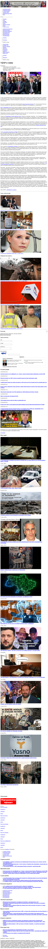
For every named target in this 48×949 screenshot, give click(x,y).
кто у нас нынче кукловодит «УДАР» (9, 131)
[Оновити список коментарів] (47, 331)
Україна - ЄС (5, 45)
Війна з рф (5, 53)
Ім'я (1, 339)
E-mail (1, 343)
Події (4, 23)
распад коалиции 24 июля (28, 104)
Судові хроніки (6, 11)
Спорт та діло (6, 26)
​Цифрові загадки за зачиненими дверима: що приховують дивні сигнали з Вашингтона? (22, 920)
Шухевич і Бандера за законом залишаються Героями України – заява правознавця (22, 887)
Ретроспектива (6, 34)
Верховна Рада (6, 33)
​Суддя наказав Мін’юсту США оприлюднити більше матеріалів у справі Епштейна (22, 866)
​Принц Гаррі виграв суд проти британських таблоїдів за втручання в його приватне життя (23, 913)
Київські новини (6, 24)
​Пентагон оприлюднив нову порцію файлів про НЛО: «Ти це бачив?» (18, 929)
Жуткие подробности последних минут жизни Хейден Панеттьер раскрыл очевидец (14, 361)
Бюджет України (6, 46)
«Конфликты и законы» (11, 189)
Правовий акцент (6, 10)
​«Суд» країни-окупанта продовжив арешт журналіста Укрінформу (18, 886)
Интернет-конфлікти (7, 31)
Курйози (5, 50)
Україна (4, 21)
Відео (4, 25)
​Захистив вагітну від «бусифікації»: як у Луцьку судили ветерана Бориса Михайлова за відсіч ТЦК (25, 871)
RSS (4, 14)
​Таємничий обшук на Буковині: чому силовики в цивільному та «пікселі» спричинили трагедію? (25, 872)
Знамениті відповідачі (7, 28)
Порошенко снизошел (13, 146)
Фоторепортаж (6, 35)
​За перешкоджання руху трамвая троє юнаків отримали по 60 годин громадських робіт (22, 880)
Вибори (4, 47)
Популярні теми (6, 32)
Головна (4, 19)
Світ (4, 20)
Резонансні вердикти (7, 13)
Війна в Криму (6, 52)
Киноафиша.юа (10, 358)
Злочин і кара (6, 12)
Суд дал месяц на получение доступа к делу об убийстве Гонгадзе (17, 888)
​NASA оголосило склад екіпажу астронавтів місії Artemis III (16, 933)
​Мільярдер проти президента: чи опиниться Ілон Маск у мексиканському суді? (21, 901)
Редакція (5, 935)
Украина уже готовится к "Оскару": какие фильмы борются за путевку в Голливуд (15, 364)
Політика (5, 22)
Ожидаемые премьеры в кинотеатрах (10, 366)
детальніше (2, 432)
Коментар (2, 346)
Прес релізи (5, 936)
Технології (5, 49)
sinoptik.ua (7, 849)
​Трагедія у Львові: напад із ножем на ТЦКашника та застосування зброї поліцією (21, 873)
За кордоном (5, 44)
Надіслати (22, 356)
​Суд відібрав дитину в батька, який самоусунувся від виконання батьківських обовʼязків (23, 881)
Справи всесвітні (6, 9)
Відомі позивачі (6, 30)
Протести (5, 48)
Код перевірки (3, 351)
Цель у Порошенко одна (5, 107)
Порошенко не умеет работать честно (13, 116)
